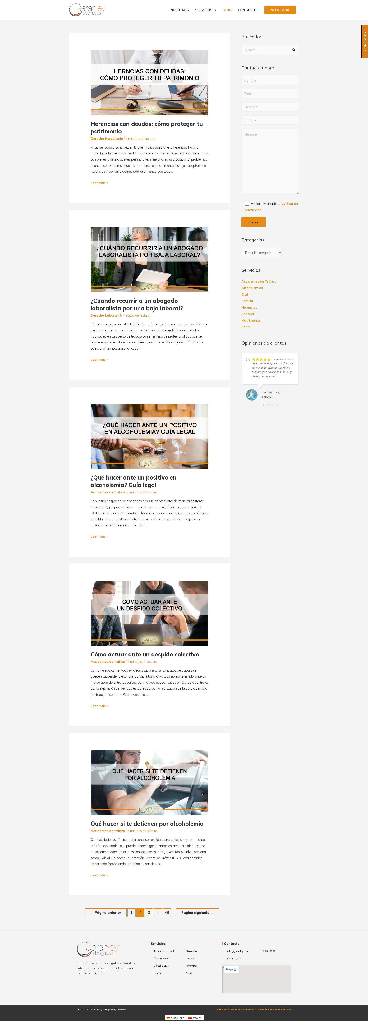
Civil (245, 294)
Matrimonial (251, 320)
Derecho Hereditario (107, 138)
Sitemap (121, 1009)
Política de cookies (242, 1009)
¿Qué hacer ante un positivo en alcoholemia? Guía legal (134, 481)
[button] (280, 10)
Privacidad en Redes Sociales (273, 1009)
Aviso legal (222, 1009)
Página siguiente (197, 912)
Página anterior (105, 912)
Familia (247, 301)
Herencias (249, 307)
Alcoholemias (252, 288)
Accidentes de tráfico (108, 492)
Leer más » (99, 183)
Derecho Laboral (104, 315)
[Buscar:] (270, 50)
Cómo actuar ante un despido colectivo (145, 654)
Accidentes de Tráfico (259, 281)
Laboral (248, 314)
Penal (246, 327)
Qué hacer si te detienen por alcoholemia (147, 823)
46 (167, 912)
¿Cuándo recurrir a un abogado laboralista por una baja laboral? (137, 304)
